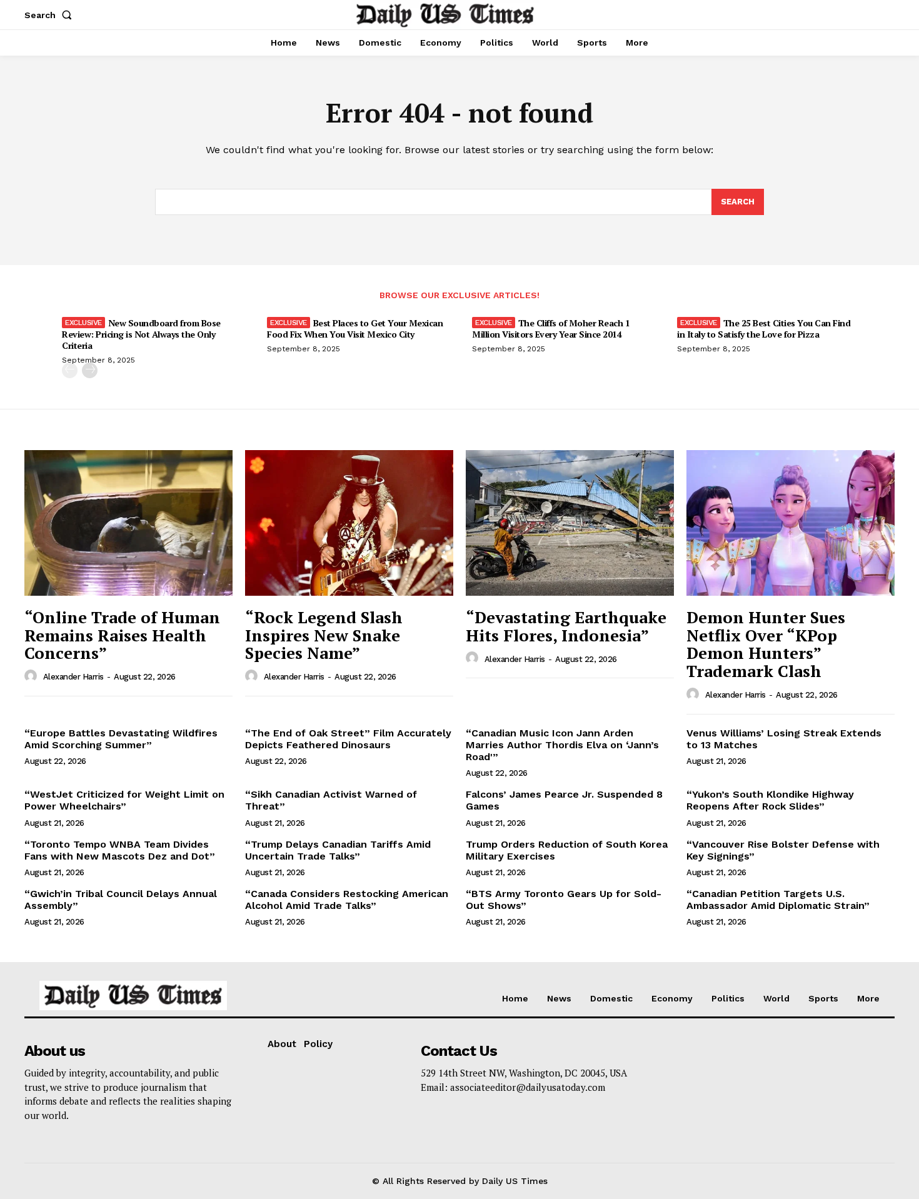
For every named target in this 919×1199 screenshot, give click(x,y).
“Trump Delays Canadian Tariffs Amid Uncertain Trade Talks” (338, 850)
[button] (50, 15)
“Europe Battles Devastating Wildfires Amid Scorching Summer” (121, 739)
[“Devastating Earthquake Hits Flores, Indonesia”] (570, 523)
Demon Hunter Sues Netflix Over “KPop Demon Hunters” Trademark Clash (765, 643)
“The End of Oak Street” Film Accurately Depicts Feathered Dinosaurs (348, 739)
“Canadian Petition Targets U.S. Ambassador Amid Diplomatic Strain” (778, 899)
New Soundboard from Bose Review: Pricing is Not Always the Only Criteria (141, 334)
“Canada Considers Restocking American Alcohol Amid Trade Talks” (346, 899)
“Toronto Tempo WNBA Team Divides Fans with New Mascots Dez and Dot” (119, 850)
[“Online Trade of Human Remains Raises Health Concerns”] (128, 523)
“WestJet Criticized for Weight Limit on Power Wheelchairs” (124, 800)
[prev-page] (70, 370)
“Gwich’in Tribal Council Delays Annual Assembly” (120, 899)
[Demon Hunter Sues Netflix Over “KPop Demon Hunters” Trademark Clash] (790, 523)
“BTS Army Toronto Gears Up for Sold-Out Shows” (563, 899)
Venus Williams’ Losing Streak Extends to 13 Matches (783, 739)
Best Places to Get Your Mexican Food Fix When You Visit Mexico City (355, 328)
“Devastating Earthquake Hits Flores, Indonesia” (566, 626)
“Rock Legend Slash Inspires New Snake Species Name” (324, 634)
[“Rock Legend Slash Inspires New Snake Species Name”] (349, 523)
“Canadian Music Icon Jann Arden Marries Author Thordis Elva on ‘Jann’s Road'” (562, 745)
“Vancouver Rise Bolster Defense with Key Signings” (783, 850)
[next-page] (90, 370)
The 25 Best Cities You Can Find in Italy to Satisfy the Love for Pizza (763, 328)
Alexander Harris (73, 676)
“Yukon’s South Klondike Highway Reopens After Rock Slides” (770, 800)
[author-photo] (32, 676)
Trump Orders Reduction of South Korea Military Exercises (567, 850)
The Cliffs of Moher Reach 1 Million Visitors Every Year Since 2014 (551, 328)
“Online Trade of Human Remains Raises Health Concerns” (122, 634)
